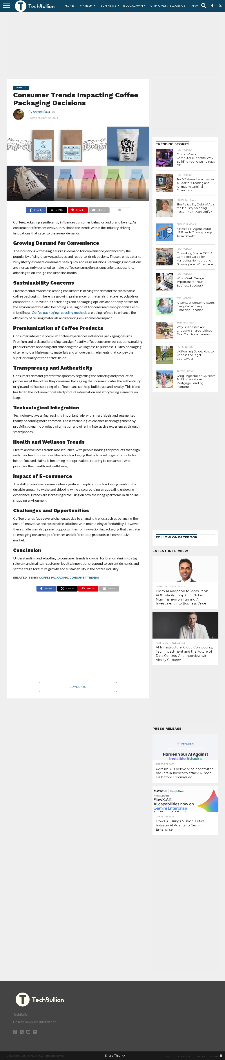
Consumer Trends (84, 577)
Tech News (107, 5)
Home (69, 5)
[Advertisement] (112, 45)
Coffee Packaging (53, 577)
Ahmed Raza (41, 112)
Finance (197, 5)
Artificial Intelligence (167, 5)
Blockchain (133, 5)
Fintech (86, 5)
